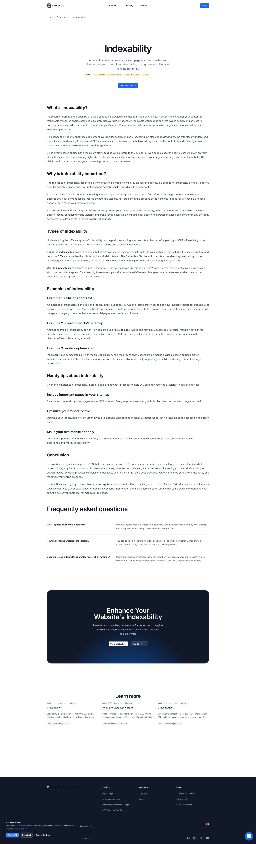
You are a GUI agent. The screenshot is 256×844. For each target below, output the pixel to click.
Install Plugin (107, 794)
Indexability (80, 17)
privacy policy (20, 829)
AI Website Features (111, 799)
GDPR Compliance (184, 804)
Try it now (137, 644)
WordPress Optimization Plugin (115, 804)
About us (143, 794)
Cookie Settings (43, 835)
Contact (142, 799)
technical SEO (55, 256)
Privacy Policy (182, 799)
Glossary (129, 5)
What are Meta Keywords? (117, 707)
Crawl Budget (165, 707)
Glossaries (63, 17)
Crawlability (54, 707)
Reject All (26, 835)
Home (50, 17)
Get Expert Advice (128, 85)
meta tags (137, 141)
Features (143, 5)
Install (204, 5)
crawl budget (104, 152)
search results (111, 187)
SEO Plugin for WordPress (113, 810)
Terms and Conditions (185, 794)
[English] (207, 824)
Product (112, 5)
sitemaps (124, 329)
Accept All (12, 835)
